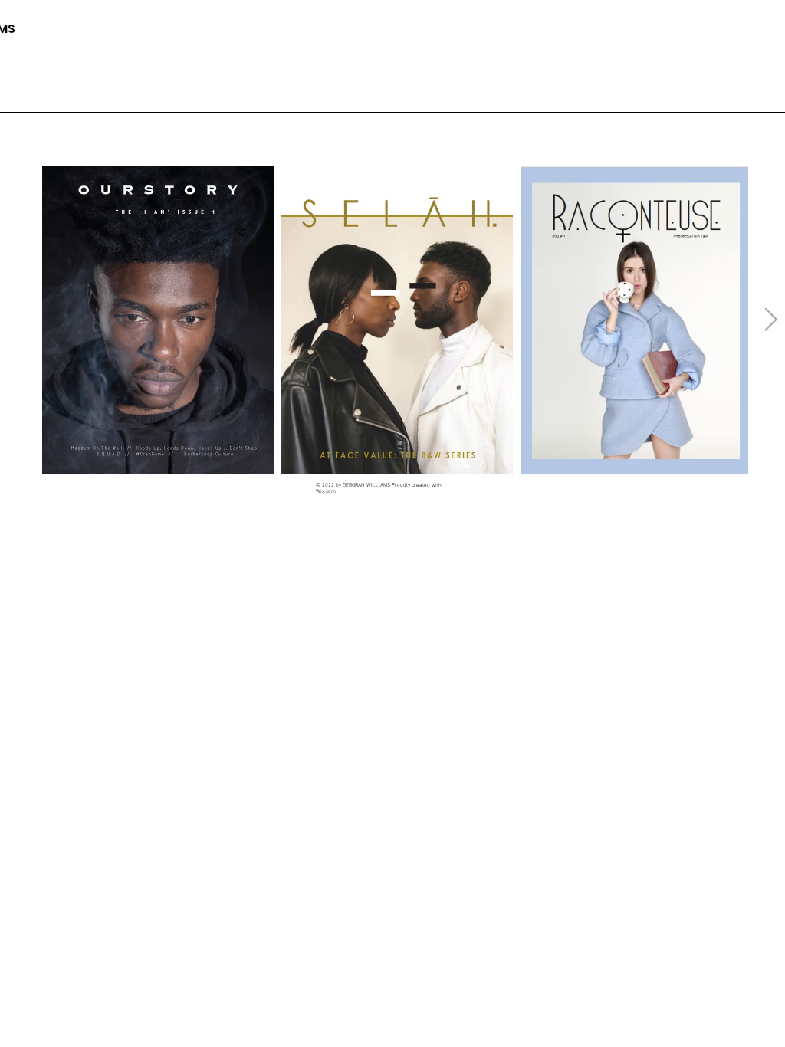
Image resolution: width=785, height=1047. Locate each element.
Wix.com (326, 491)
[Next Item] (771, 319)
